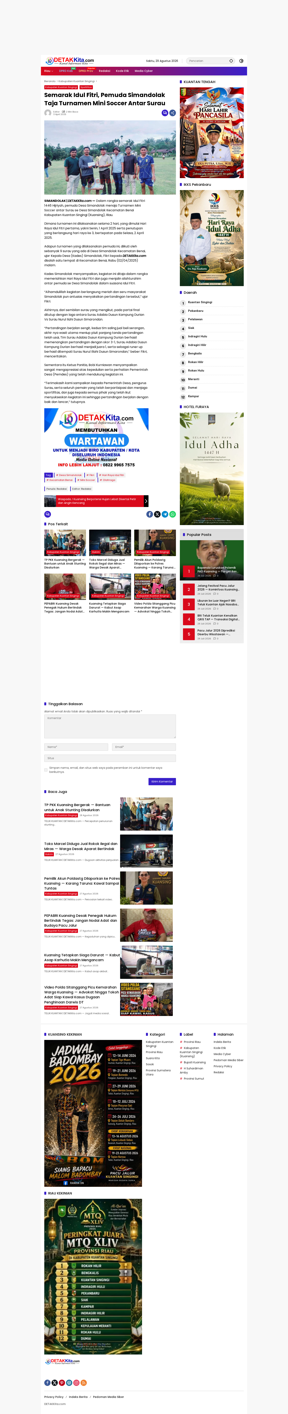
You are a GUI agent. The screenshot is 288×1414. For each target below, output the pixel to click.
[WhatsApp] (172, 514)
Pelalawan (195, 319)
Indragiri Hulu (197, 336)
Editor (56, 112)
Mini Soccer (87, 480)
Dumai (192, 387)
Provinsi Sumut (194, 1079)
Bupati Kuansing (195, 1062)
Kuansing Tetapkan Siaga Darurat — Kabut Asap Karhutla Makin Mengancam (109, 607)
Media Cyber (222, 1054)
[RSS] (84, 1383)
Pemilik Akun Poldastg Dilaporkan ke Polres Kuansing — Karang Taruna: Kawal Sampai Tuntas (154, 564)
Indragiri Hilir (197, 345)
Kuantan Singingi (200, 302)
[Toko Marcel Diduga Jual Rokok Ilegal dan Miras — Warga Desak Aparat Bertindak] (110, 543)
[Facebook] (149, 514)
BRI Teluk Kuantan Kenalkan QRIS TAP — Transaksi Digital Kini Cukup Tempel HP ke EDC (217, 617)
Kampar (193, 396)
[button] (231, 61)
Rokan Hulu (196, 370)
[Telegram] (165, 514)
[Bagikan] (172, 113)
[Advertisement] (117, 27)
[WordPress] (69, 1383)
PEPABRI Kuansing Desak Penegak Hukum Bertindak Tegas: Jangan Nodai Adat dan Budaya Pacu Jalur (63, 607)
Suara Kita (153, 1058)
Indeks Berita (222, 1042)
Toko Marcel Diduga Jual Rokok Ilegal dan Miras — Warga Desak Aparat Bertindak (107, 564)
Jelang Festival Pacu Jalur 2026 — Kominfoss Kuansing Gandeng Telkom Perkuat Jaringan (217, 588)
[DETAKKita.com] (78, 61)
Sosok (150, 1064)
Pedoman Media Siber (229, 1060)
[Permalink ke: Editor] (48, 112)
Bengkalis (195, 353)
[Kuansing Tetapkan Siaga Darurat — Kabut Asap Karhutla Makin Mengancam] (110, 587)
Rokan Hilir (195, 362)
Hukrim (96, 552)
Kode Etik (220, 1048)
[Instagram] (76, 1383)
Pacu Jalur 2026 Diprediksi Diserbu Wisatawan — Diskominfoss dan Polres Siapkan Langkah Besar (216, 632)
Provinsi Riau (154, 1052)
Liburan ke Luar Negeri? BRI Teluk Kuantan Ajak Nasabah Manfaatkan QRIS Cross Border (218, 603)
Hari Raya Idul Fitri (113, 475)
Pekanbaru (195, 311)
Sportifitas (86, 87)
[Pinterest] (62, 1383)
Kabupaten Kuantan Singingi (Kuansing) (191, 1052)
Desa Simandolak (70, 475)
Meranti (193, 379)
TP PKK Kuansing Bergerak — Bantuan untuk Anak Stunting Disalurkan (65, 563)
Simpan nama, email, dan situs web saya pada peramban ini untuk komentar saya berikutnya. (105, 770)
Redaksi (219, 1072)
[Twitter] (157, 514)
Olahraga (109, 480)
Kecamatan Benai (61, 480)
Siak (191, 328)
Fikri (92, 475)
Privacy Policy (223, 1066)
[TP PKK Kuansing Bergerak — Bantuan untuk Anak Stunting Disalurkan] (65, 543)
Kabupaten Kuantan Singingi (61, 87)
